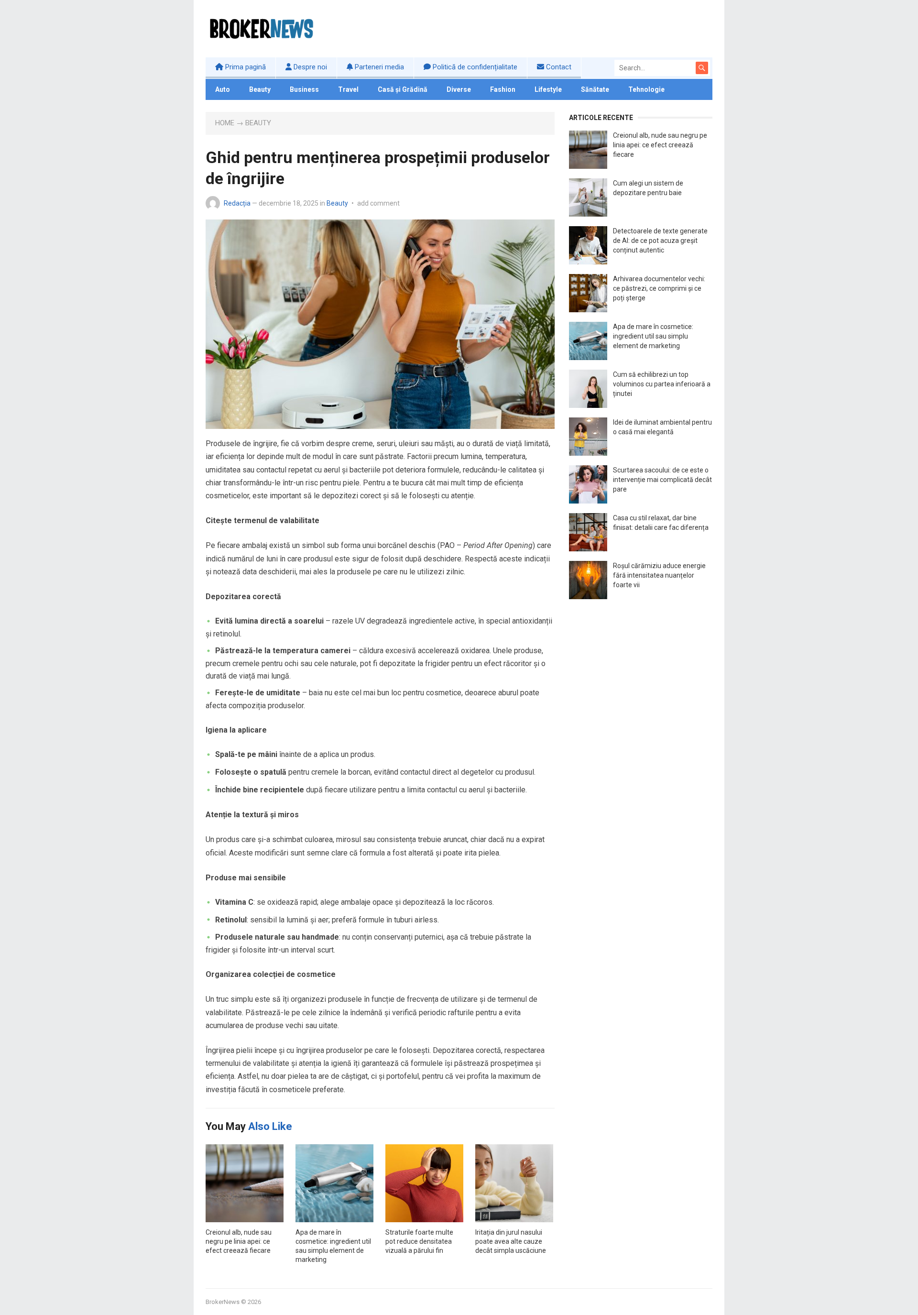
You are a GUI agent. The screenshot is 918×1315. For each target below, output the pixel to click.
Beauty (260, 89)
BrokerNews (223, 1301)
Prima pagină (244, 67)
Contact (557, 67)
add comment (378, 203)
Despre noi (309, 67)
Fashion (502, 89)
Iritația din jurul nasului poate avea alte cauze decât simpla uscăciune (510, 1241)
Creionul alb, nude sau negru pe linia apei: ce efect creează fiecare (239, 1241)
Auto (222, 89)
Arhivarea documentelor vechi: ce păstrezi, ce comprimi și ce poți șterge (659, 288)
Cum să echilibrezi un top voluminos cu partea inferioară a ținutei (661, 384)
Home (224, 123)
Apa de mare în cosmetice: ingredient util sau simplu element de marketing (653, 336)
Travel (348, 89)
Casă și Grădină (402, 89)
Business (304, 89)
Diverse (459, 89)
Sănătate (595, 89)
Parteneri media (378, 67)
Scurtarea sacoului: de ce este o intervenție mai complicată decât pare (662, 479)
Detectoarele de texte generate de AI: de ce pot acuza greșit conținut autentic (660, 240)
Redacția (237, 203)
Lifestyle (548, 89)
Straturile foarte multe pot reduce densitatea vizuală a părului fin (419, 1241)
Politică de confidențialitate (474, 67)
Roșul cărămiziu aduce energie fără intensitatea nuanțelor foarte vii (659, 575)
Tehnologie (646, 89)
